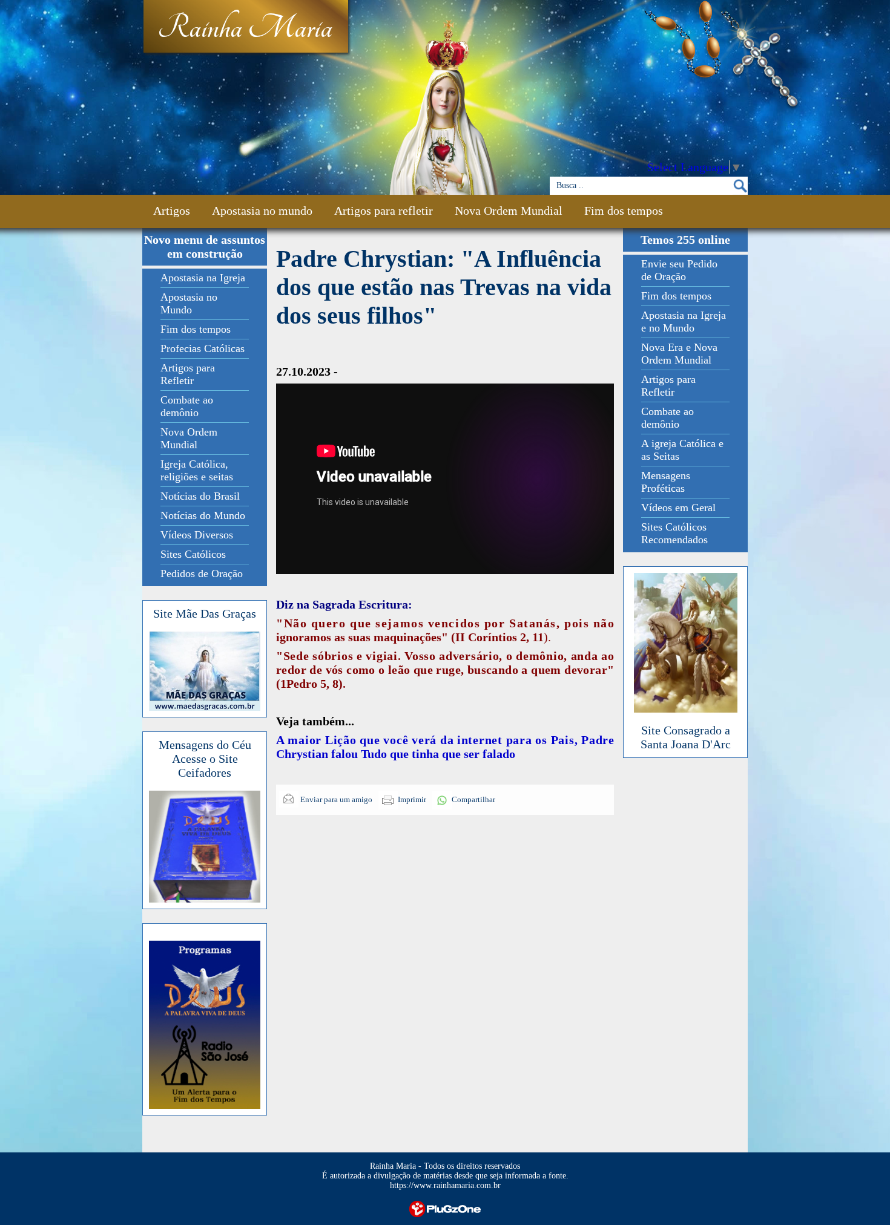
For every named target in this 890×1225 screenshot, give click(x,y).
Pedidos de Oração (201, 573)
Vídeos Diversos (196, 535)
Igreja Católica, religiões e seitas (196, 470)
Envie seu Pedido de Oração (679, 270)
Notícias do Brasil (200, 496)
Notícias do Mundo (202, 515)
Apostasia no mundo (262, 210)
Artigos (171, 210)
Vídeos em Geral (678, 507)
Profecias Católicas (202, 348)
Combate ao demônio (186, 406)
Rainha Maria (244, 28)
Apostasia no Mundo (188, 303)
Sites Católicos (193, 554)
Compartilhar (473, 799)
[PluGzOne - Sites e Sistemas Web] (445, 1207)
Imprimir (412, 799)
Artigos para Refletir (187, 374)
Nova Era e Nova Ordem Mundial (679, 353)
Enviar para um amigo (335, 799)
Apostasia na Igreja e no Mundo (683, 321)
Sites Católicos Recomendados (674, 533)
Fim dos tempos (623, 210)
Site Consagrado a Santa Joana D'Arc (686, 737)
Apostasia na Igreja (202, 278)
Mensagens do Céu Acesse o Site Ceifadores (205, 758)
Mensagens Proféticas (665, 481)
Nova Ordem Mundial (508, 210)
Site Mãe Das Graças (204, 613)
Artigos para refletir (383, 210)
